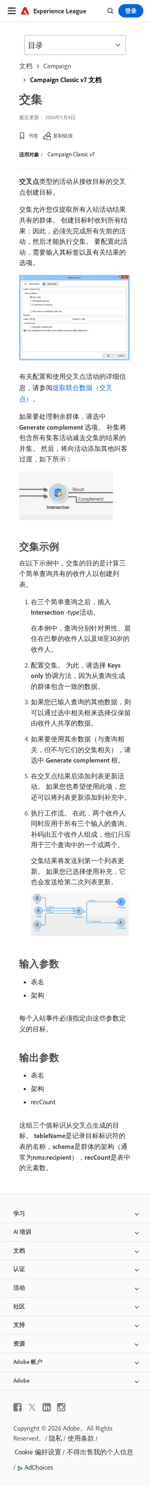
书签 (33, 136)
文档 (25, 66)
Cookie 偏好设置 (38, 1452)
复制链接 (63, 136)
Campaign (57, 66)
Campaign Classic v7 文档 (66, 79)
